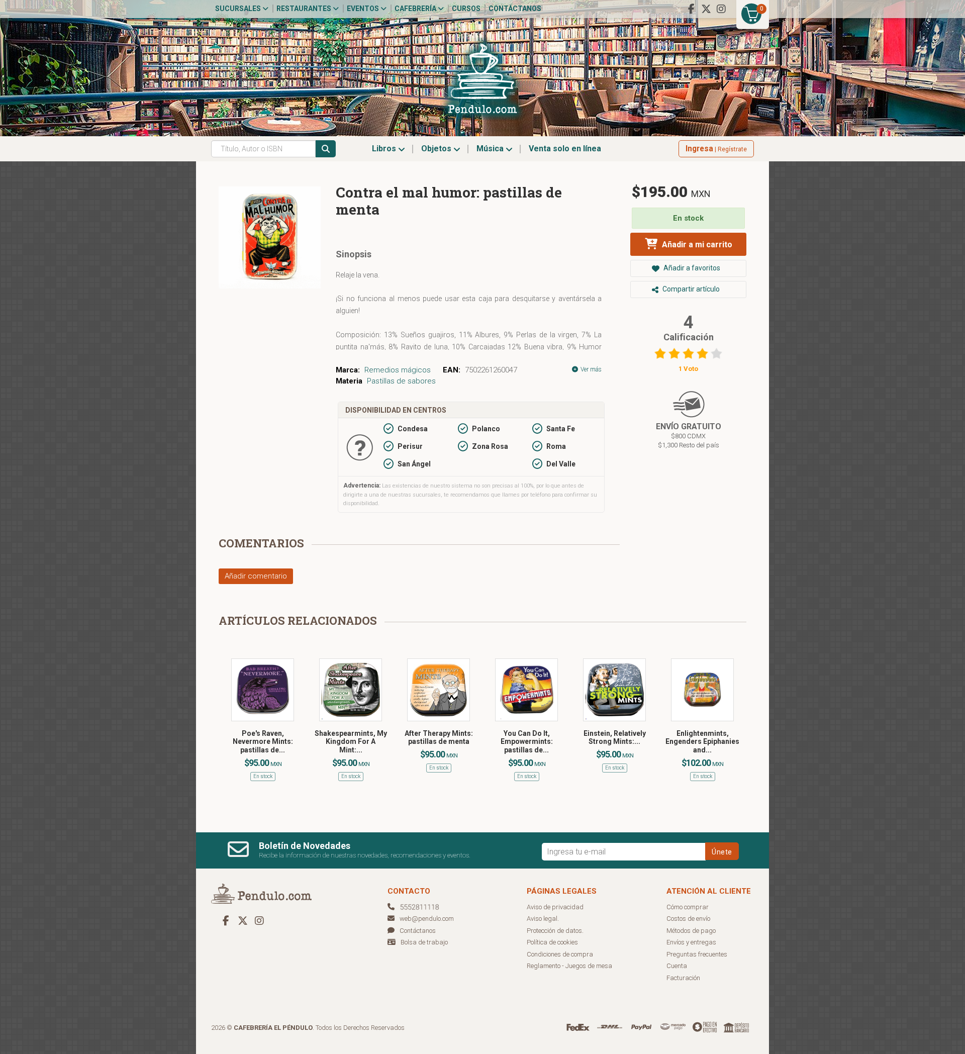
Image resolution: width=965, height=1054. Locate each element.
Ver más (590, 369)
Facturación (683, 978)
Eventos (363, 9)
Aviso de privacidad (555, 907)
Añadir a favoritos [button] (691, 268)
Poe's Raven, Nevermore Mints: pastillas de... (263, 741)
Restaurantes (304, 9)
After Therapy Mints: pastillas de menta (439, 737)
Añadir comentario (256, 576)
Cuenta (676, 966)
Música (491, 148)
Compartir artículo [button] (690, 289)
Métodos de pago (691, 930)
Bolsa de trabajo (424, 942)
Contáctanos (515, 9)
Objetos (437, 148)
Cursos (466, 9)
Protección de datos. (555, 930)
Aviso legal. (543, 918)
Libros (385, 148)
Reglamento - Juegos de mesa (569, 966)
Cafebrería (416, 9)
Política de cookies (552, 942)
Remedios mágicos (397, 369)
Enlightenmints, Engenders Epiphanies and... (702, 741)
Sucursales (238, 9)
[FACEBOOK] (691, 9)
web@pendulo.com (427, 918)
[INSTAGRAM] (721, 9)
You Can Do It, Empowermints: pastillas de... (527, 741)
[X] (706, 9)
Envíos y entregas (691, 942)
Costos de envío (688, 918)
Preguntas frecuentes (696, 954)
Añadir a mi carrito (696, 244)
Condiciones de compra (560, 954)
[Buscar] (326, 148)
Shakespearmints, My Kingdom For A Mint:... (351, 741)
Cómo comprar (687, 907)
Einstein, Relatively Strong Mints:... (615, 737)
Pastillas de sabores (401, 381)
